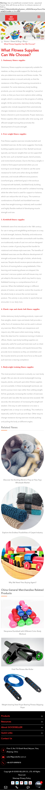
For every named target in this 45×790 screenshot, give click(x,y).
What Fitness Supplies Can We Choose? (19, 44)
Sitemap (16, 778)
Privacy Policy (25, 778)
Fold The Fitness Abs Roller (22, 669)
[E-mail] (5, 787)
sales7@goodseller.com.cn (16, 757)
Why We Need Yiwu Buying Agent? (22, 583)
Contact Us (6, 739)
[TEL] (16, 787)
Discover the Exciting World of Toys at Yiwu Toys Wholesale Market (22, 481)
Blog (25, 41)
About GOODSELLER (11, 727)
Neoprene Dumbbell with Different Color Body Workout (22, 632)
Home (6, 41)
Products (5, 716)
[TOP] (39, 787)
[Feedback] (28, 787)
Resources (6, 722)
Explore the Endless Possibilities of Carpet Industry (22, 533)
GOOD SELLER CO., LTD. (23, 772)
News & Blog (16, 41)
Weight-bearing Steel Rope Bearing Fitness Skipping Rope (22, 706)
